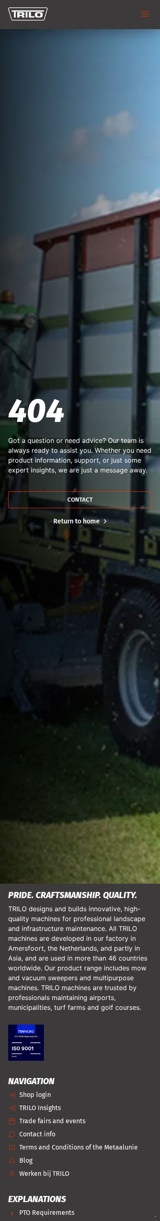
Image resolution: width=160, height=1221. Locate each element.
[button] (145, 14)
